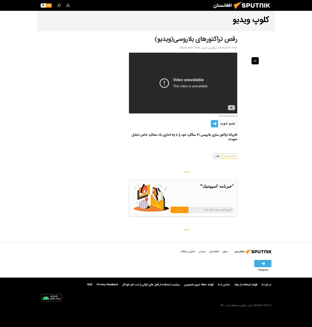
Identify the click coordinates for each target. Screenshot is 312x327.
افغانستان (214, 251)
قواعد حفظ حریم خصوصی (198, 284)
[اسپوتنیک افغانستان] (253, 10)
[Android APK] (51, 298)
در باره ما (266, 284)
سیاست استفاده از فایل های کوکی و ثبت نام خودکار (151, 284)
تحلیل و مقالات (187, 251)
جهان (217, 156)
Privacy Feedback (107, 284)
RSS (89, 284)
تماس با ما (224, 284)
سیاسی (202, 251)
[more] (255, 60)
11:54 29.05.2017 (227, 48)
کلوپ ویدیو (230, 156)
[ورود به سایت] (68, 5)
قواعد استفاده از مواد (245, 284)
